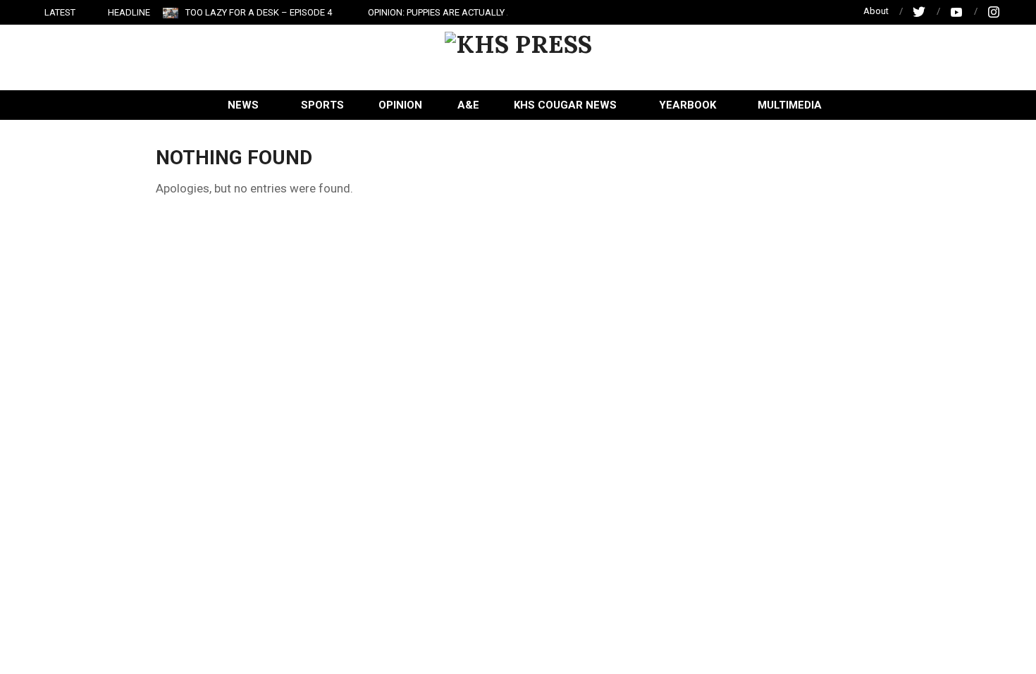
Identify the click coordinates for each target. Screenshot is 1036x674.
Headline (129, 12)
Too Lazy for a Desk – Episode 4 (258, 12)
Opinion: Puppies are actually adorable (460, 12)
